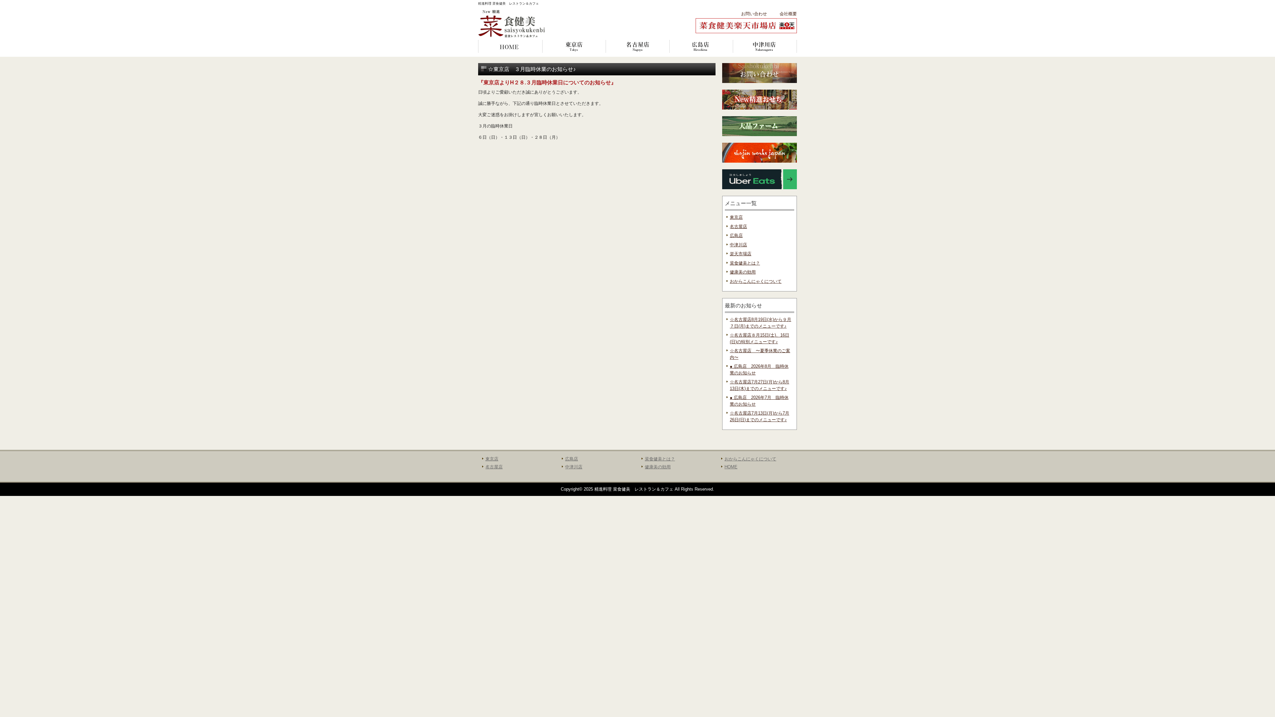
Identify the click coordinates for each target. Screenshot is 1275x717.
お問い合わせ (754, 13)
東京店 (574, 46)
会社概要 (788, 13)
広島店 (701, 46)
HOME (510, 46)
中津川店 (765, 46)
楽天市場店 (740, 253)
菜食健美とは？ (745, 263)
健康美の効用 (743, 272)
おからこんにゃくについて (756, 281)
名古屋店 (637, 46)
